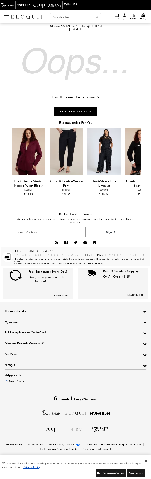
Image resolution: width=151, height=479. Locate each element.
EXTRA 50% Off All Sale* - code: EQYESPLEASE (76, 26)
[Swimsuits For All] (100, 429)
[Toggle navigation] (7, 16)
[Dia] (51, 413)
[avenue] (100, 413)
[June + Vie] (75, 429)
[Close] (146, 460)
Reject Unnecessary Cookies (110, 472)
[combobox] (75, 16)
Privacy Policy (14, 444)
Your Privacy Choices (61, 444)
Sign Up (111, 232)
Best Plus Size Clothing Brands (59, 449)
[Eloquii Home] (26, 16)
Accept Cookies (136, 472)
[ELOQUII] (75, 413)
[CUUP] (51, 429)
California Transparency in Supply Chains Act (113, 444)
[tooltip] (8, 5)
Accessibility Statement (97, 449)
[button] (124, 16)
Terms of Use (36, 444)
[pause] (70, 29)
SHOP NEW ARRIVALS (76, 111)
